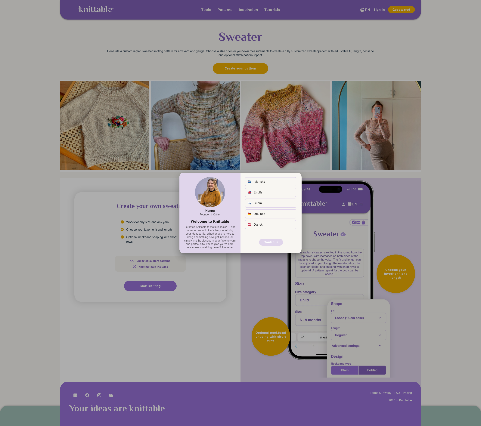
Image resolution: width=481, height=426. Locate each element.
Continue (271, 242)
